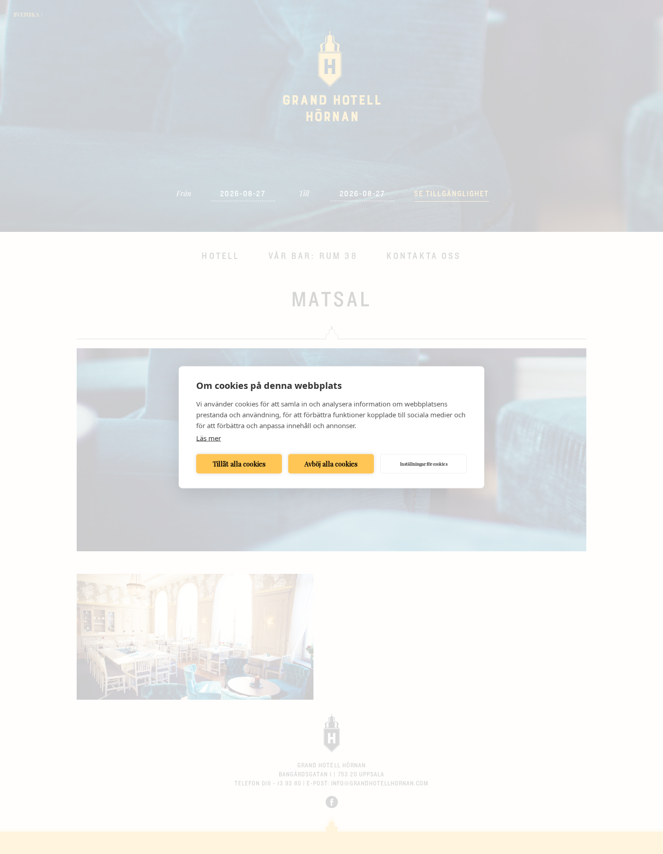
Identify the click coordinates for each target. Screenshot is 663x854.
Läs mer (208, 437)
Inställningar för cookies (423, 464)
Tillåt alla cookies (239, 463)
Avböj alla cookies (331, 463)
